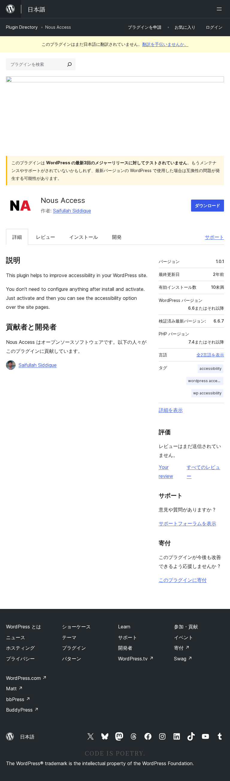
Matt (14, 689)
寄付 (182, 648)
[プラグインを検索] (69, 64)
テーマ (69, 637)
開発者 (125, 648)
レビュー (45, 237)
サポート (214, 237)
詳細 (17, 237)
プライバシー (20, 659)
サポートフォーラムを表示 (187, 523)
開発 (117, 237)
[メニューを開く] (220, 9)
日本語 (27, 737)
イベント (183, 637)
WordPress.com (26, 678)
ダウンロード (207, 205)
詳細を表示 (171, 410)
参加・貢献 (186, 627)
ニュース (15, 637)
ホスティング (20, 648)
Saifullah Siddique (72, 211)
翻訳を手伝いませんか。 (165, 44)
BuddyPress (22, 710)
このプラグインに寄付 (183, 580)
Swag (183, 659)
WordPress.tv (136, 659)
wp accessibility (207, 393)
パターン (71, 659)
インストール (83, 237)
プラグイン (74, 648)
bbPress (18, 699)
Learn (124, 627)
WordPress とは (23, 627)
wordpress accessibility (205, 381)
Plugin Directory (22, 27)
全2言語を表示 (210, 354)
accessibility (210, 368)
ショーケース (76, 627)
